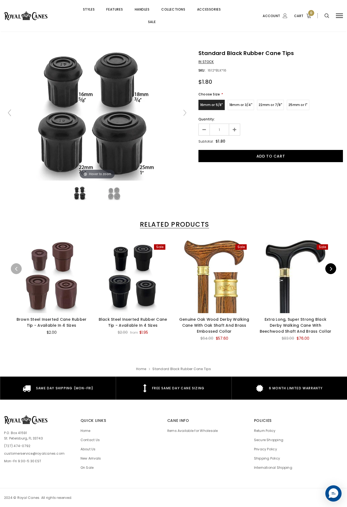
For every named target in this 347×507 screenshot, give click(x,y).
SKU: (201, 70)
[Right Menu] (339, 16)
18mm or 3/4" (240, 104)
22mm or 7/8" (270, 104)
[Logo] (35, 15)
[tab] (173, 224)
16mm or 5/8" (211, 104)
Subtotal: (206, 141)
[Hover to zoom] (97, 115)
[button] (333, 493)
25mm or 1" (297, 104)
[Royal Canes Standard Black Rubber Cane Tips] (80, 193)
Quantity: (206, 119)
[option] (51, 289)
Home (141, 369)
